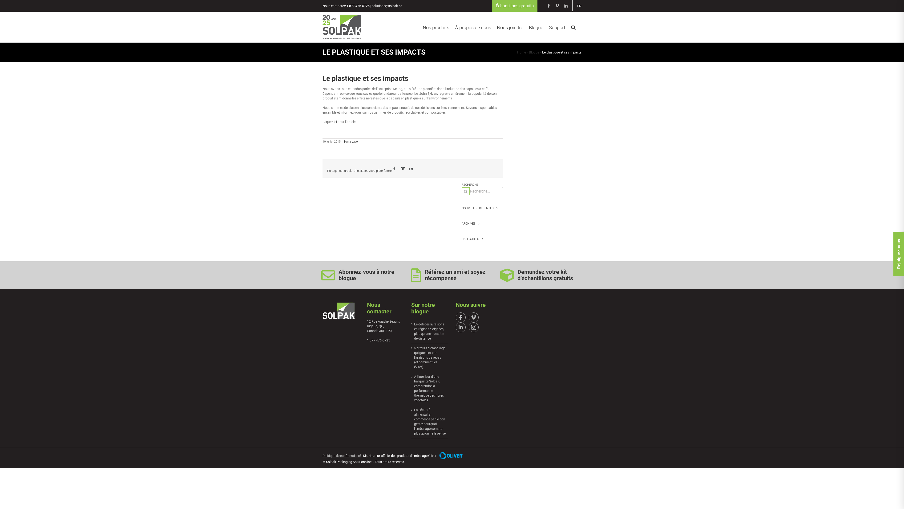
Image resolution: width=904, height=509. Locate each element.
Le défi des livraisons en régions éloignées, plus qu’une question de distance (429, 331)
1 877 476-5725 (378, 340)
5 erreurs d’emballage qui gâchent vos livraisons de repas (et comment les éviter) (429, 357)
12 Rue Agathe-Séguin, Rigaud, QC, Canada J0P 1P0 (383, 326)
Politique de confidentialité (342, 456)
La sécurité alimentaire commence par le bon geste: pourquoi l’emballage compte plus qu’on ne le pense (430, 421)
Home (521, 52)
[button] (573, 27)
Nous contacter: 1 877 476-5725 (346, 6)
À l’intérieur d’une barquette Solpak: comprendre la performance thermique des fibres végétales (429, 388)
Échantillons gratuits (515, 5)
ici (336, 122)
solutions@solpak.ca (387, 6)
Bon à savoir (351, 141)
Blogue (534, 52)
